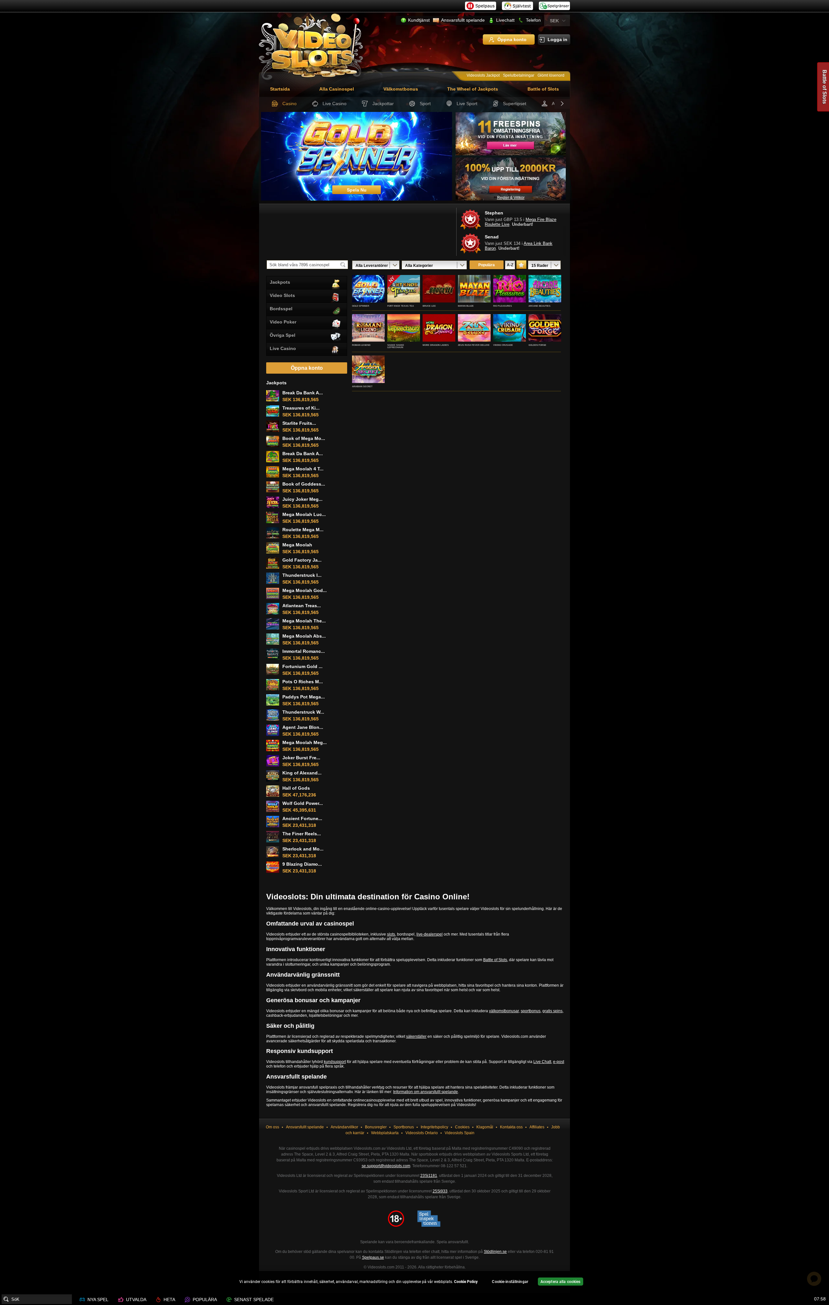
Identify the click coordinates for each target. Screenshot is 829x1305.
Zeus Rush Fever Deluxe (474, 345)
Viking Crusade (503, 345)
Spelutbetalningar (518, 75)
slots (391, 934)
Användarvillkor (344, 1127)
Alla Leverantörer (372, 265)
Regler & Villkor (511, 197)
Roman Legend (361, 345)
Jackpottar (383, 103)
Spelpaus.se (373, 1257)
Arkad (558, 103)
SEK (554, 20)
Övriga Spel (282, 335)
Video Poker (283, 321)
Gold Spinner (360, 306)
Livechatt (505, 20)
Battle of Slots (543, 89)
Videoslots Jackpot (483, 75)
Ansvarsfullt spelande (463, 20)
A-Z (510, 265)
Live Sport (467, 103)
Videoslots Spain (459, 1133)
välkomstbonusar (504, 1011)
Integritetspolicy (434, 1127)
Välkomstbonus (400, 89)
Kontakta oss (511, 1127)
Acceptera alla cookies (560, 1281)
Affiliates (536, 1127)
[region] (414, 1282)
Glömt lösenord (551, 75)
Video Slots (282, 295)
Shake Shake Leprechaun (395, 346)
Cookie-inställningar (510, 1281)
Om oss (272, 1127)
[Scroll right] (562, 104)
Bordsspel (281, 308)
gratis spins (552, 1011)
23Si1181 (428, 1175)
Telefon (533, 20)
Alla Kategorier (419, 265)
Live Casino (334, 103)
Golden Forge (537, 345)
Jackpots (280, 282)
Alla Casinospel (336, 89)
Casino (289, 103)
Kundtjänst (419, 20)
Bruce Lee (429, 306)
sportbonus (530, 1011)
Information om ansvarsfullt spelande (425, 1092)
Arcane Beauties (539, 306)
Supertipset (515, 103)
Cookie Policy (466, 1281)
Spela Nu (368, 295)
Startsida (280, 89)
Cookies (462, 1127)
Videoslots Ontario (421, 1133)
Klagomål (484, 1127)
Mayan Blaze (466, 306)
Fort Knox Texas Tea (400, 306)
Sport (425, 103)
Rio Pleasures (502, 306)
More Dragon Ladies (436, 345)
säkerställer (416, 1036)
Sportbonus (403, 1127)
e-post (558, 1061)
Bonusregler (376, 1127)
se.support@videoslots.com (386, 1166)
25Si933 (440, 1191)
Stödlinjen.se (495, 1251)
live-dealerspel (429, 934)
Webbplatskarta (385, 1133)
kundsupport (335, 1061)
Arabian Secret (362, 386)
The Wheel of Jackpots (472, 89)
